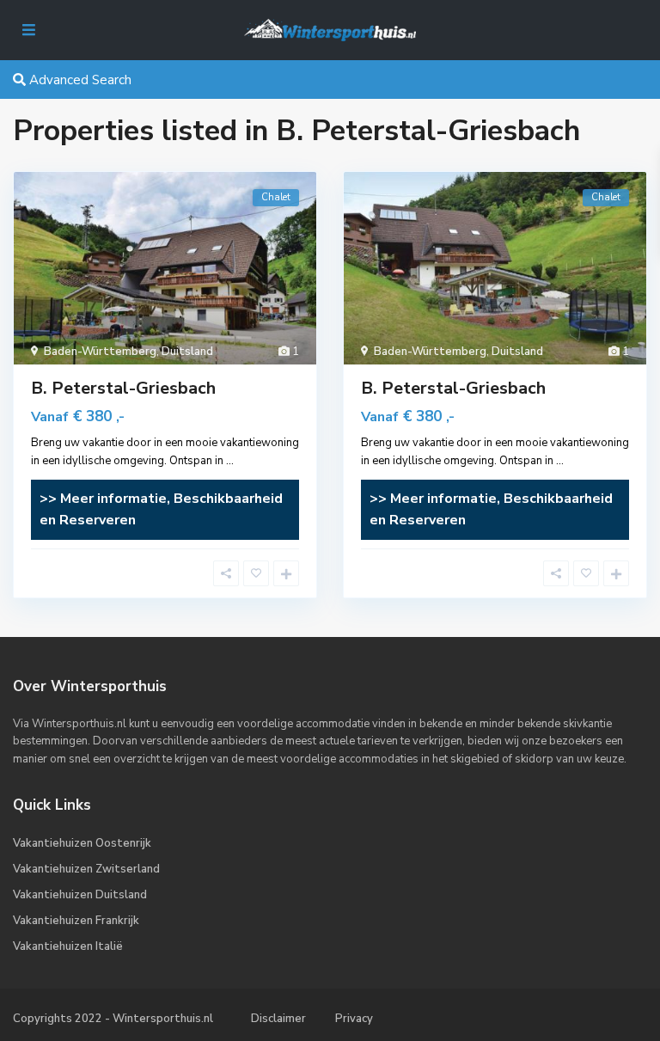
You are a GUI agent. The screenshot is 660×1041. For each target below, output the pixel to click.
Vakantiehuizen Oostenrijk (82, 843)
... (230, 460)
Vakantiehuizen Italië (68, 946)
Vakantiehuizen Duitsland (80, 895)
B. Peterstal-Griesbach (123, 388)
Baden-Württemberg (100, 351)
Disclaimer (278, 1018)
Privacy (354, 1018)
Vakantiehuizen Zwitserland (86, 869)
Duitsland (187, 351)
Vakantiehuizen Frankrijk (76, 920)
